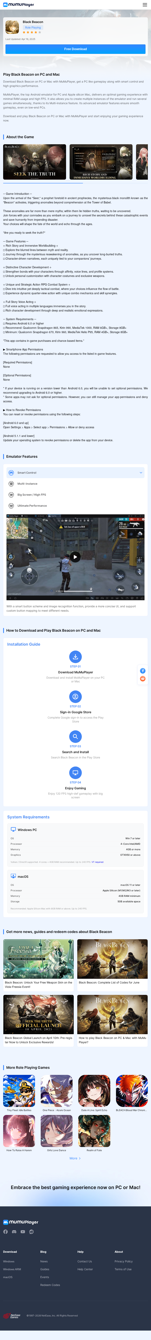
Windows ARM (12, 1269)
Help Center (85, 1269)
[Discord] (14, 1231)
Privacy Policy (124, 1261)
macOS (7, 1277)
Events (44, 1277)
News (44, 1261)
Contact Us (84, 1261)
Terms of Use (123, 1269)
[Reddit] (31, 1231)
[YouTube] (22, 1231)
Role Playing (33, 27)
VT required (97, 862)
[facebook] (5, 1231)
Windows (8, 1261)
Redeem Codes (50, 1285)
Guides (44, 1269)
